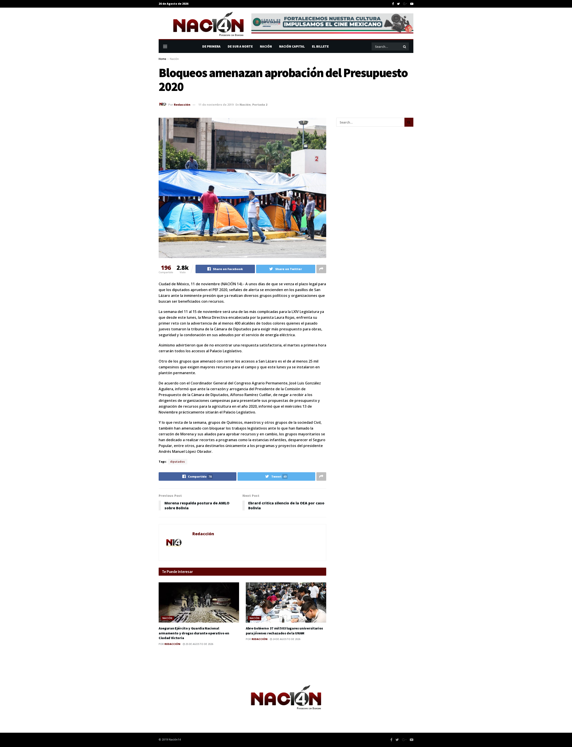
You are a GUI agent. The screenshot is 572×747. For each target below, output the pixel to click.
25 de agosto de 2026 (199, 644)
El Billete (320, 46)
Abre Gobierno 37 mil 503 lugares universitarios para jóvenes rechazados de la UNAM (284, 630)
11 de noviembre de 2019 (215, 105)
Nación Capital (292, 46)
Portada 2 (259, 105)
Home (162, 59)
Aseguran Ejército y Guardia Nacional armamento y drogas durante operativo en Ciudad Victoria (194, 633)
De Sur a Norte (240, 46)
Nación (266, 46)
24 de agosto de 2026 (286, 639)
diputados (177, 462)
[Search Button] (405, 46)
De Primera (211, 46)
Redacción (182, 105)
